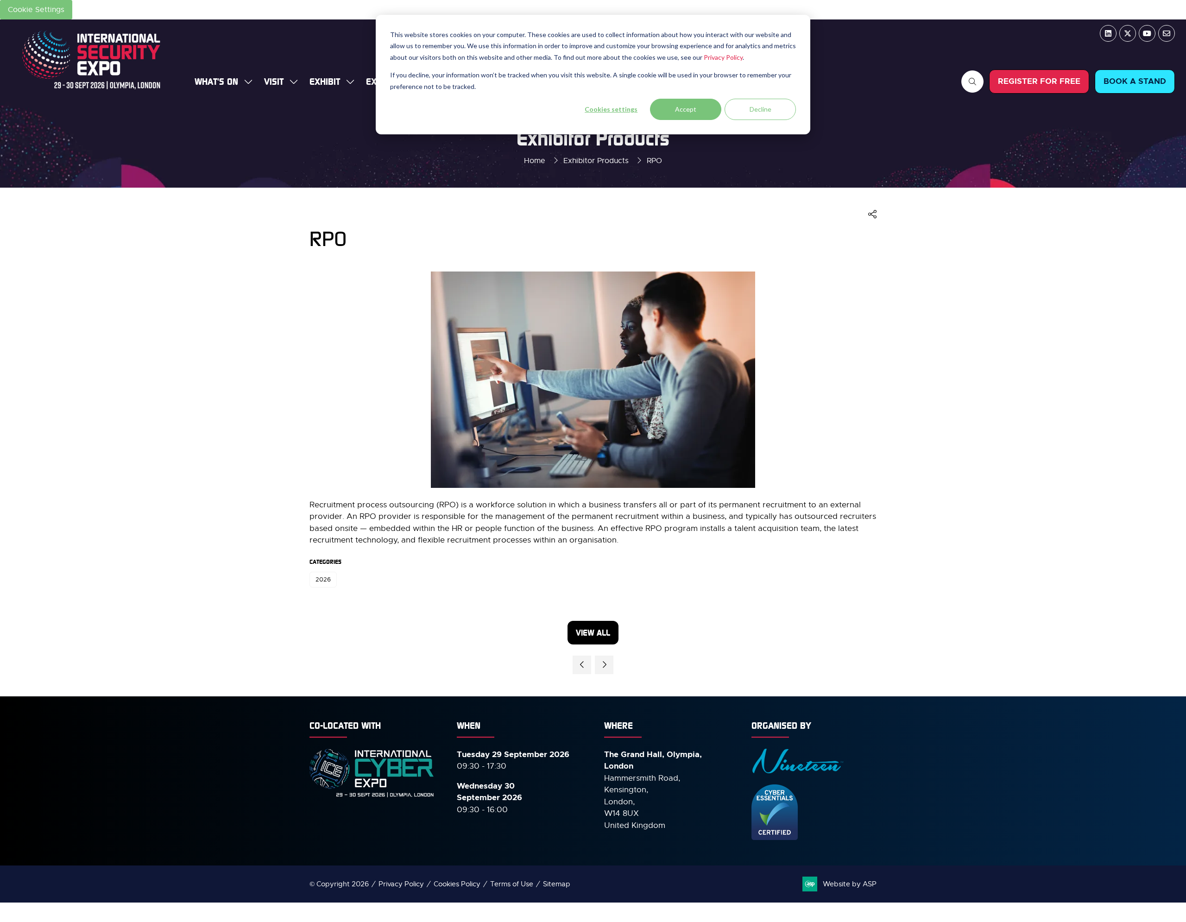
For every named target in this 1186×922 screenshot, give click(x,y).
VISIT (274, 81)
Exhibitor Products (596, 160)
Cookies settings (611, 109)
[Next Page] (604, 665)
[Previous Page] (582, 665)
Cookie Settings (36, 9)
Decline (760, 109)
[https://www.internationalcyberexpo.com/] (372, 796)
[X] (1127, 33)
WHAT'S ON (216, 81)
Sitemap (556, 884)
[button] (972, 81)
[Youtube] (1147, 33)
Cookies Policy (457, 884)
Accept (685, 109)
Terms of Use (511, 884)
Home (534, 160)
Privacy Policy (723, 57)
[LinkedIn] (1108, 33)
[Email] (1166, 33)
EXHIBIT (324, 81)
